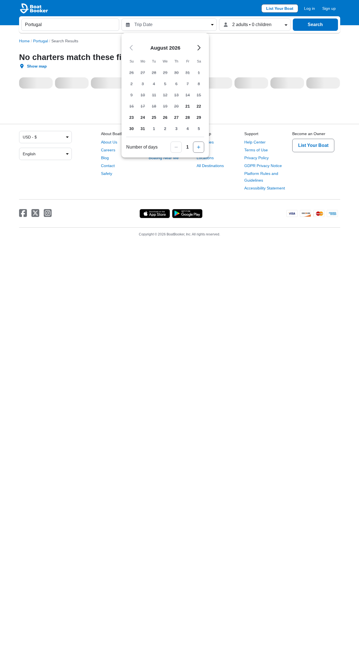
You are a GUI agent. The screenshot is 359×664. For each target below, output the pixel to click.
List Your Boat (279, 8)
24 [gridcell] (143, 117)
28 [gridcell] (187, 117)
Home (24, 41)
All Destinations (210, 165)
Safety (106, 173)
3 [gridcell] (176, 128)
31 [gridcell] (143, 128)
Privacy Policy (256, 158)
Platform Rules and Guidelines (261, 176)
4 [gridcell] (188, 128)
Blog (105, 158)
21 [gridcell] (187, 106)
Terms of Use (256, 150)
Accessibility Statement (264, 188)
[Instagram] (48, 213)
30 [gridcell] (131, 128)
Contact (108, 165)
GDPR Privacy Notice (263, 165)
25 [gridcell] (154, 117)
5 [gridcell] (199, 128)
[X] (35, 213)
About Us (109, 142)
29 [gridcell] (199, 117)
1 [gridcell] (154, 128)
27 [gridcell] (176, 117)
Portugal (40, 41)
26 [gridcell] (165, 117)
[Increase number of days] (198, 147)
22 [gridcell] (199, 106)
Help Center (255, 142)
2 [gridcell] (165, 128)
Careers (108, 150)
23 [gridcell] (131, 117)
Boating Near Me (164, 158)
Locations (205, 158)
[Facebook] (23, 213)
